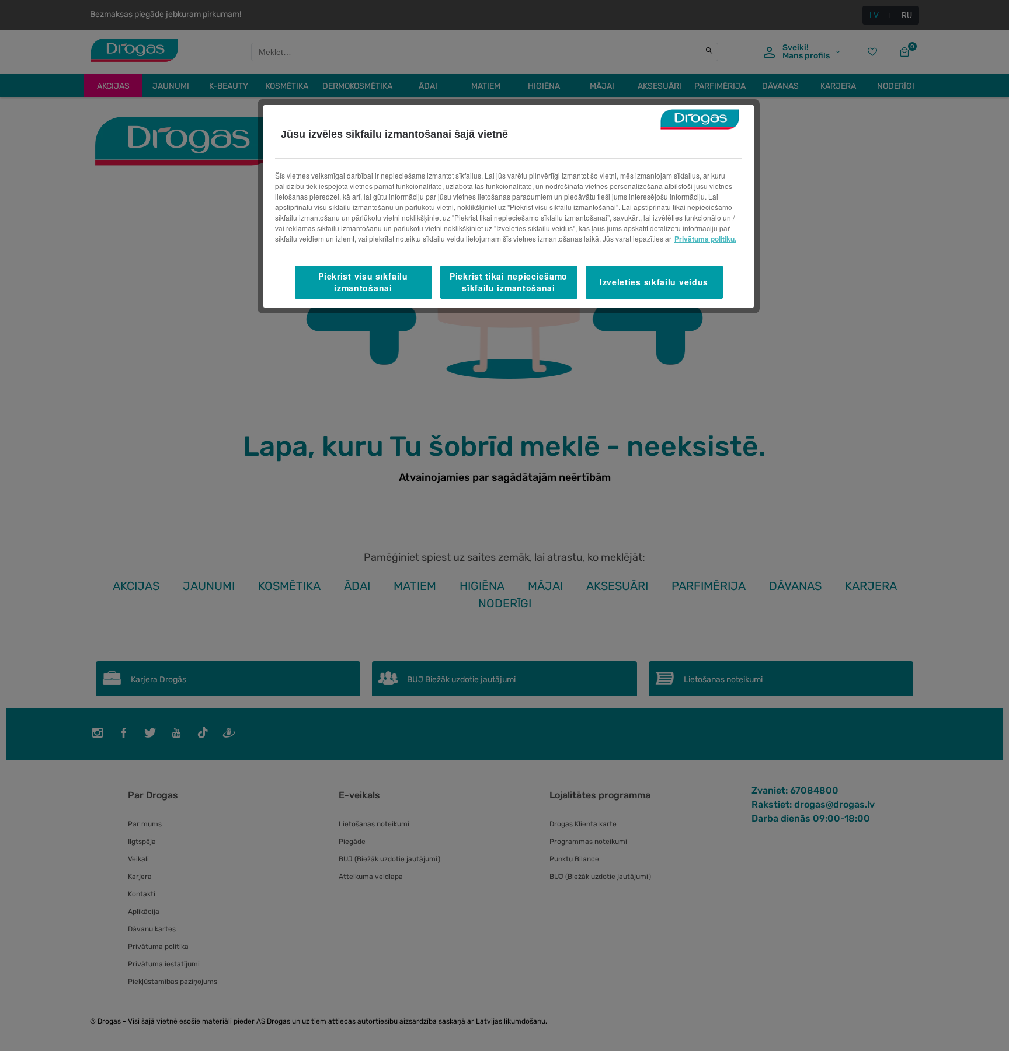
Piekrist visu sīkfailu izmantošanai (363, 282)
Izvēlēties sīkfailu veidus (654, 282)
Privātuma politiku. (705, 238)
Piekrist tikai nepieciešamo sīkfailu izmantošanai (509, 282)
